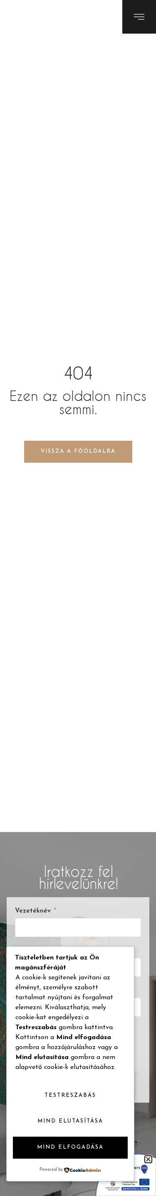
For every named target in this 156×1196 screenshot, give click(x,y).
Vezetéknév (33, 911)
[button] (148, 1159)
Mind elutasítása (70, 1121)
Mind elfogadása (70, 1147)
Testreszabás (70, 1095)
